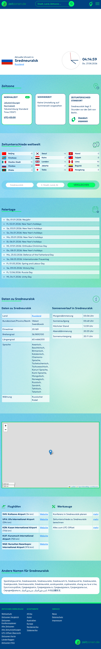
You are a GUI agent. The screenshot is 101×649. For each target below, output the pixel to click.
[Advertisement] (50, 27)
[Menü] (97, 3)
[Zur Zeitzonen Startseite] (14, 3)
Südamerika (32, 630)
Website (44, 514)
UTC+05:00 (10, 117)
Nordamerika (32, 627)
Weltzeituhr (7, 614)
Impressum (57, 620)
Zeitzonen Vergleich (10, 617)
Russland (19, 64)
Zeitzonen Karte (9, 636)
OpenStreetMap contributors (88, 487)
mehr (96, 514)
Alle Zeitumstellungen (11, 630)
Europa (30, 624)
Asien (29, 617)
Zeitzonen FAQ (8, 643)
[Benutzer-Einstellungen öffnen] (91, 4)
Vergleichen (81, 184)
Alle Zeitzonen (8, 626)
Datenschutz (57, 617)
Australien (31, 620)
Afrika (29, 614)
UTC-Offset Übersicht (11, 633)
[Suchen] (71, 4)
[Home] (87, 642)
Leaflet (72, 487)
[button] (50, 452)
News (54, 614)
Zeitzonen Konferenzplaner (9, 621)
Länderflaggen (8, 639)
